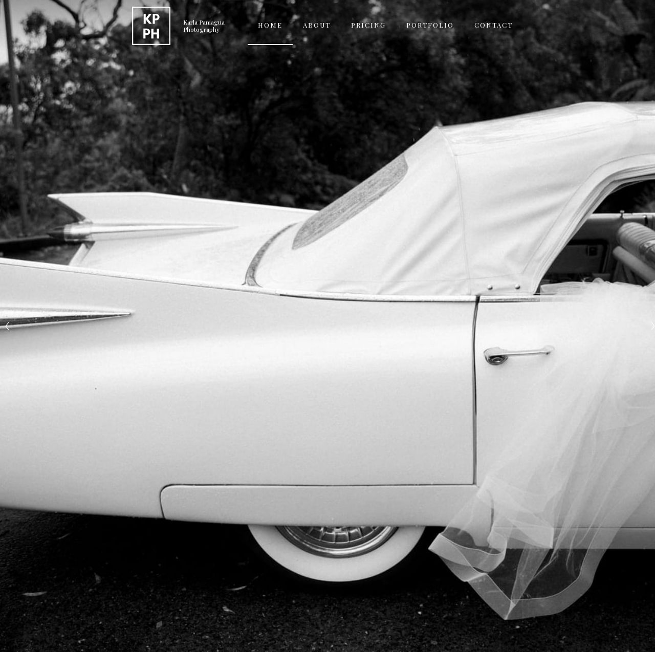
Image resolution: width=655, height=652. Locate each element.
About (317, 24)
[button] (430, 25)
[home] (151, 26)
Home (270, 24)
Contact (493, 24)
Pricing (368, 24)
